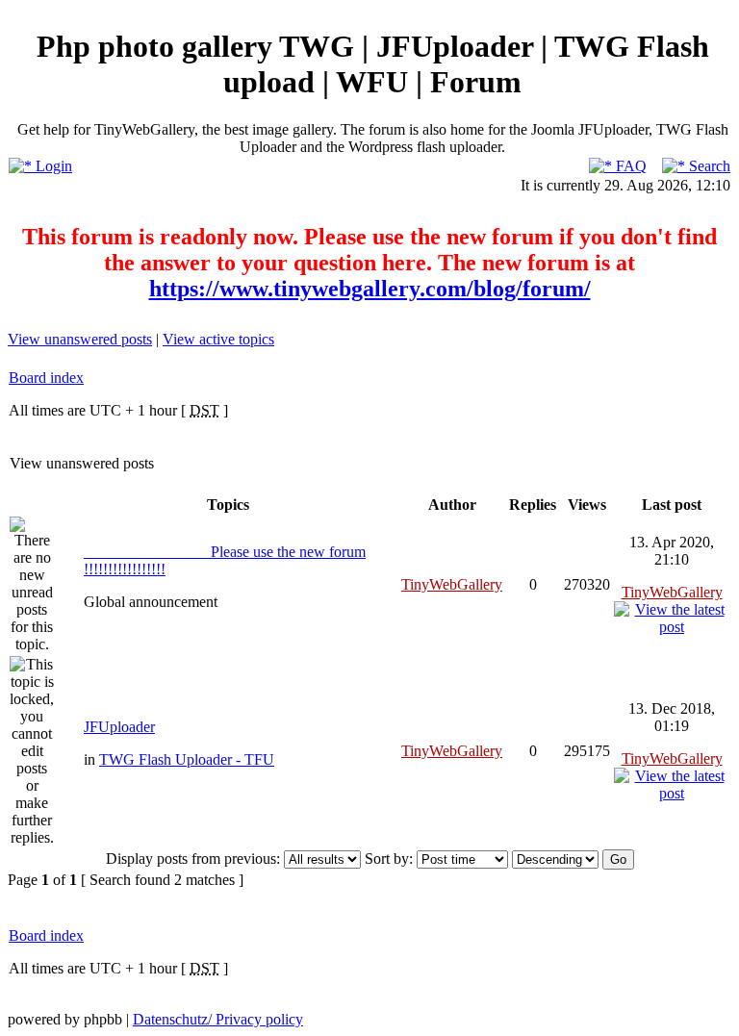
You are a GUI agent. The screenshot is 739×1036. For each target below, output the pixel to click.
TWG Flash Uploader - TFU (186, 759)
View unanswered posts (80, 339)
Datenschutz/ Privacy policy (218, 1019)
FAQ (629, 166)
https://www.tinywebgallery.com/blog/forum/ (370, 288)
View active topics (218, 339)
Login (52, 166)
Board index (46, 377)
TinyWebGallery (451, 584)
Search (707, 166)
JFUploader (119, 727)
